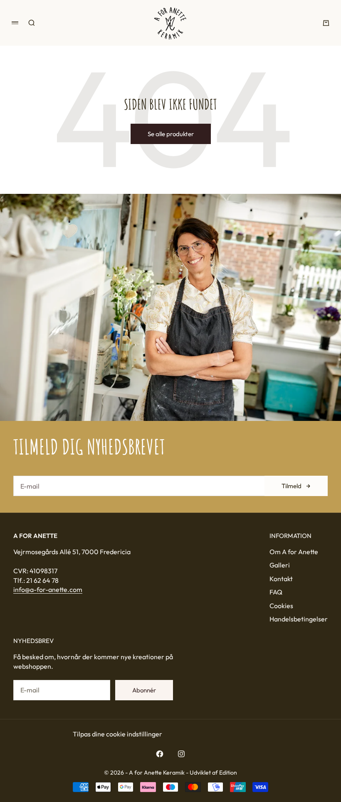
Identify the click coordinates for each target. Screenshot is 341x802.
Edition (228, 772)
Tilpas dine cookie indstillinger (117, 734)
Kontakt (281, 579)
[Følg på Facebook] (160, 754)
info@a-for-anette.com (47, 589)
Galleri (279, 565)
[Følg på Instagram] (181, 754)
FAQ (275, 592)
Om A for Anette (293, 552)
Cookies (281, 606)
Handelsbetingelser (298, 619)
